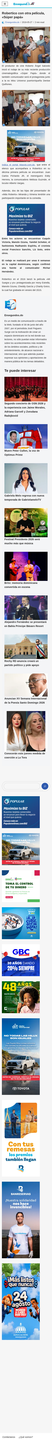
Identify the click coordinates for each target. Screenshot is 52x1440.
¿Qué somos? (26, 1437)
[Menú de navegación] (5, 4)
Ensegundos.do (12, 22)
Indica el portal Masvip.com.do (18, 165)
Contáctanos (8, 1437)
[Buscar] (45, 786)
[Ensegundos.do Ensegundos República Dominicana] (24, 3)
